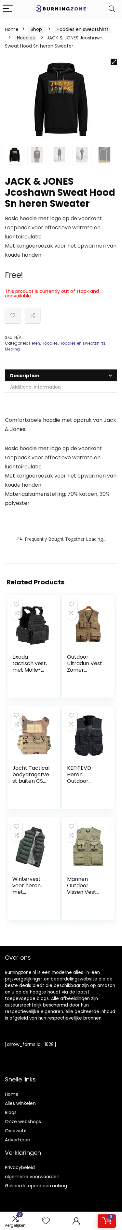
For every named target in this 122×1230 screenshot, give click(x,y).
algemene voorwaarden (32, 1176)
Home (12, 29)
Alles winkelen (20, 1103)
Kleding (12, 349)
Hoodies (26, 38)
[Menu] (8, 9)
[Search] (112, 9)
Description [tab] (24, 375)
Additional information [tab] (35, 387)
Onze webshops (23, 1121)
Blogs (11, 1112)
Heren (34, 343)
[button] (114, 62)
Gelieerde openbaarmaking (36, 1185)
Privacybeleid (20, 1167)
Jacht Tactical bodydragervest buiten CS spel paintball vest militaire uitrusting (30, 784)
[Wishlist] (46, 1221)
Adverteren (17, 1140)
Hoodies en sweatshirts (83, 29)
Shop (36, 29)
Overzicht (16, 1130)
